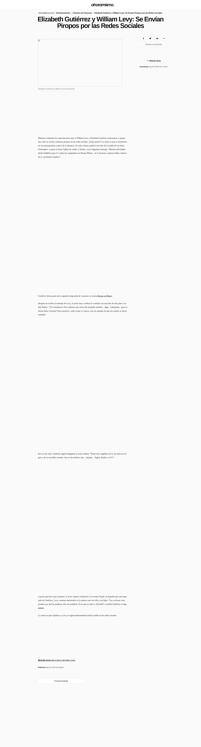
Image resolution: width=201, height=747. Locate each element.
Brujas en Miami (104, 296)
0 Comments (61, 681)
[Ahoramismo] (102, 4)
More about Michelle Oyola (63, 660)
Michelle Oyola (155, 61)
